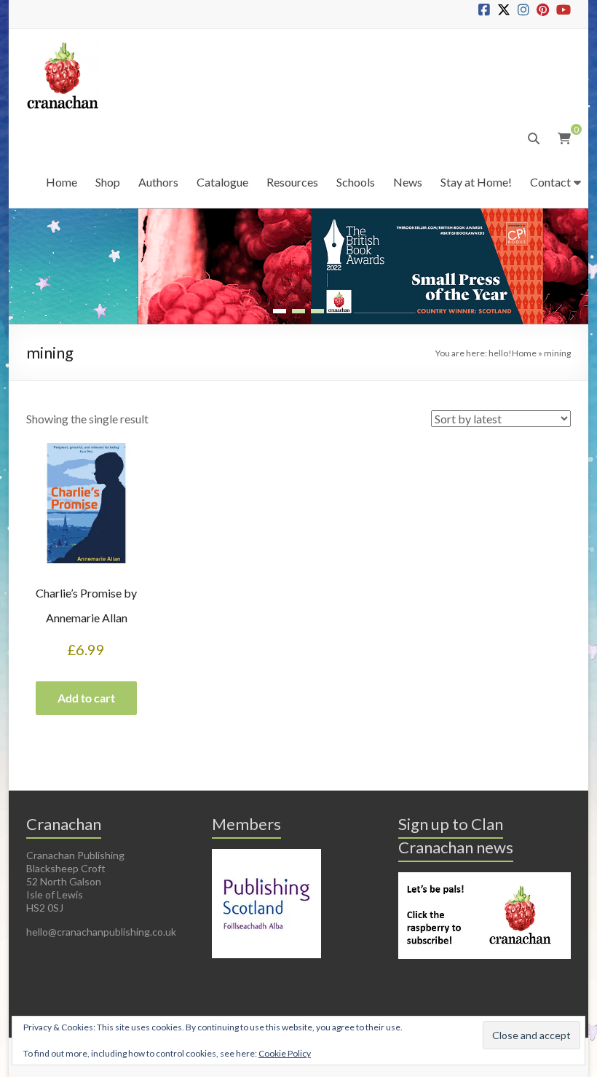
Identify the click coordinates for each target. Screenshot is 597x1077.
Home (61, 182)
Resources (292, 182)
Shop (107, 182)
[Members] (266, 855)
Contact (550, 182)
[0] (564, 138)
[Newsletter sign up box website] (484, 878)
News (407, 182)
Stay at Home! (476, 182)
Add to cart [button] (86, 698)
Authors (158, 182)
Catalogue (222, 182)
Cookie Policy (284, 1053)
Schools (355, 182)
